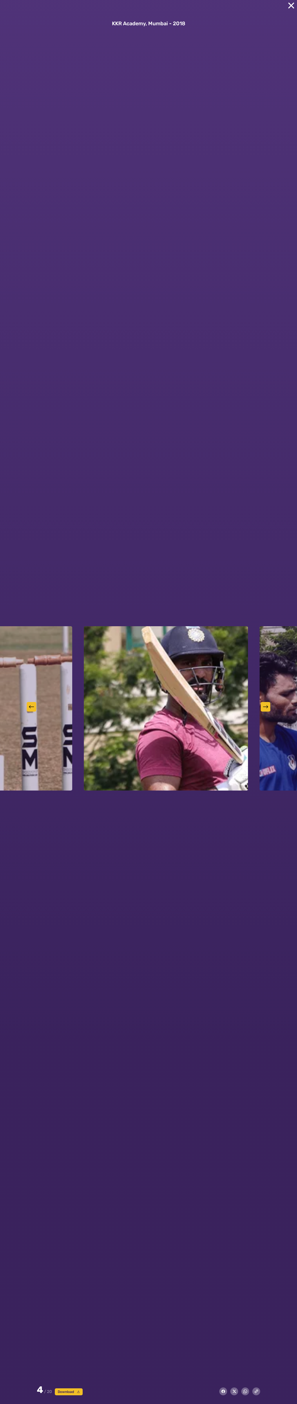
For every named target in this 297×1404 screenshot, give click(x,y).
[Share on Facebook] (223, 1391)
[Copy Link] (256, 1391)
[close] (291, 5)
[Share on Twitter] (234, 1391)
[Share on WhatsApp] (245, 1391)
